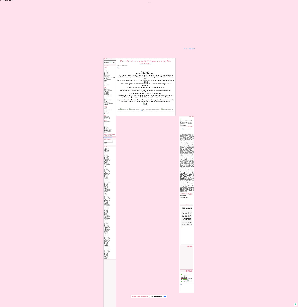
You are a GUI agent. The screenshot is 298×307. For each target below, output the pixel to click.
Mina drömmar (107, 75)
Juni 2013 (106, 209)
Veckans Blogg (107, 118)
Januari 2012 (106, 225)
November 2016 (107, 182)
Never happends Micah (108, 103)
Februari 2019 (106, 162)
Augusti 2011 (106, 230)
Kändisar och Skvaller (108, 110)
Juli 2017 (106, 175)
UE (104, 85)
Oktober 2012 (106, 217)
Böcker (105, 108)
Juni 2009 (106, 254)
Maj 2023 (106, 155)
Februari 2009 (106, 258)
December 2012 (107, 215)
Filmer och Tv (106, 109)
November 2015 (107, 189)
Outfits (105, 80)
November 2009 (107, 249)
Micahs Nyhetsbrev (107, 79)
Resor (105, 81)
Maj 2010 (106, 244)
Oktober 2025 (106, 148)
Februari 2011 (106, 235)
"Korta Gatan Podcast (108, 135)
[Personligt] (184, 279)
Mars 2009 (106, 257)
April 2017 (106, 178)
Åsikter (105, 98)
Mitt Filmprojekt (107, 74)
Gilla (119, 109)
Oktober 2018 (106, 165)
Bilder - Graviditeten (108, 90)
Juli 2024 (106, 152)
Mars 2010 (106, 246)
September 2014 (107, 200)
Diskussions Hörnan (107, 99)
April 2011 (106, 234)
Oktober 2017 (106, 172)
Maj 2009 (106, 255)
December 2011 (107, 226)
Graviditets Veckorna (108, 96)
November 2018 (107, 164)
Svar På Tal (106, 104)
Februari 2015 (106, 195)
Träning (105, 132)
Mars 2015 (106, 194)
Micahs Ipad (106, 112)
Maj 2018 (106, 167)
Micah (150, 109)
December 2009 (107, 248)
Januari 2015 (106, 196)
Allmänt (105, 68)
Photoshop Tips (107, 117)
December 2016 (107, 181)
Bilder (139, 109)
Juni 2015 (106, 192)
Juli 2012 (106, 220)
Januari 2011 (106, 236)
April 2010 (106, 245)
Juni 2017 (106, 176)
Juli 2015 (106, 191)
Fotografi (106, 122)
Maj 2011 (106, 233)
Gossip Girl (106, 71)
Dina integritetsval (156, 296)
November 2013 (107, 205)
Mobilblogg (106, 128)
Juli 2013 (106, 208)
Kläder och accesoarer (108, 129)
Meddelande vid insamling (140, 296)
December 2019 (107, 159)
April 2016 (106, 186)
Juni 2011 (106, 232)
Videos (105, 107)
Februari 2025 (106, 149)
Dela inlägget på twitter (146, 110)
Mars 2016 (106, 187)
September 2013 (107, 207)
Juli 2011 (106, 231)
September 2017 (107, 173)
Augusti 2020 (106, 156)
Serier (105, 83)
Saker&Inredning (107, 130)
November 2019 (107, 160)
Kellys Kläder (106, 92)
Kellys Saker (106, 93)
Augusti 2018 (106, 166)
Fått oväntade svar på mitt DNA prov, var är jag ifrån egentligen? (145, 62)
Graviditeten (106, 91)
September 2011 (107, 229)
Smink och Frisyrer (107, 131)
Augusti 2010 (106, 241)
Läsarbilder (106, 72)
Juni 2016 (106, 184)
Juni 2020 (106, 157)
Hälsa (105, 125)
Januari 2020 (106, 158)
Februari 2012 (106, 224)
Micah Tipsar (106, 116)
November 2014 (107, 198)
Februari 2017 (106, 180)
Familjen (142, 109)
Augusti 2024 (106, 151)
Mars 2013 (106, 212)
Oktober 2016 (106, 183)
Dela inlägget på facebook (168, 109)
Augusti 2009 (106, 252)
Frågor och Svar (107, 70)
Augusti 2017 (106, 174)
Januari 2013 (106, 214)
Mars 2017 (106, 179)
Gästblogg (106, 124)
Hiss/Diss (105, 101)
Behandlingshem (107, 121)
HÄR (187, 197)
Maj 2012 (106, 221)
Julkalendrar (106, 127)
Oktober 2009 (106, 250)
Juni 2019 (106, 161)
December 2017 (107, 170)
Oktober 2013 (106, 206)
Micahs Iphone (107, 111)
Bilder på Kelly (107, 89)
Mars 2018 (106, 169)
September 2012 (107, 218)
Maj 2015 (106, 193)
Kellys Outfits (106, 94)
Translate (113, 62)
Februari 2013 (106, 213)
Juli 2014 (106, 201)
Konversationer (107, 102)
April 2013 (106, 211)
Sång (105, 82)
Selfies (105, 69)
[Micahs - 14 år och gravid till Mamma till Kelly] (186, 274)
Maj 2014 (106, 202)
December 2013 (107, 204)
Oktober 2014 (106, 199)
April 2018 (106, 168)
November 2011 (107, 227)
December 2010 (107, 237)
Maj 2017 (106, 177)
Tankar (158, 109)
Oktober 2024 (106, 150)
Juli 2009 (106, 253)
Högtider (105, 126)
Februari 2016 (106, 188)
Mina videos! (106, 73)
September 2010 (107, 240)
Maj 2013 (106, 210)
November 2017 (107, 171)
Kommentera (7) (125, 109)
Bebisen (105, 88)
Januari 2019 (106, 163)
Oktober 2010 (106, 239)
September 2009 (107, 251)
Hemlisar (105, 100)
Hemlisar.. (146, 109)
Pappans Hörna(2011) (108, 95)
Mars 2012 (106, 223)
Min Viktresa (106, 76)
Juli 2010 (106, 242)
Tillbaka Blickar (107, 84)
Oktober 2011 (106, 228)
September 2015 (107, 190)
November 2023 (107, 154)
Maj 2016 (106, 185)
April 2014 (106, 203)
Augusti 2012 (106, 219)
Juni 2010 (106, 243)
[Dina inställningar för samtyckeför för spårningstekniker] (295, 304)
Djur (105, 123)
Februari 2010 (106, 247)
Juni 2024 (106, 153)
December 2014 (107, 197)
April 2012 (106, 222)
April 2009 (106, 256)
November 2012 (107, 216)
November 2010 (107, 238)
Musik (105, 113)
